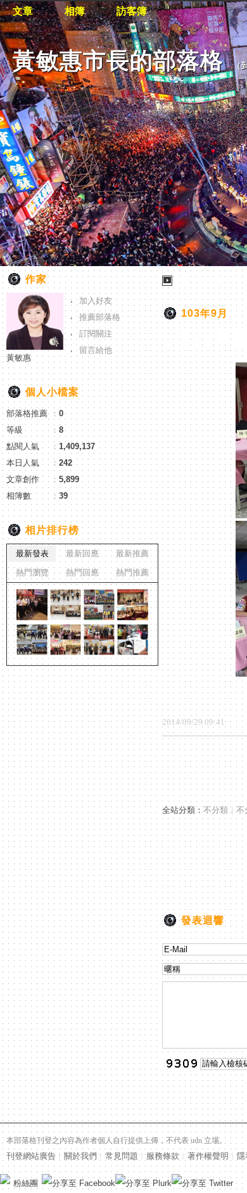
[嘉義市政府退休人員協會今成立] (132, 604)
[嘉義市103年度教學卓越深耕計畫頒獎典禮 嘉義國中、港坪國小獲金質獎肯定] (65, 639)
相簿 (75, 11)
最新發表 (32, 553)
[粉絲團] (5, 1179)
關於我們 (80, 1156)
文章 (23, 11)
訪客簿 (132, 11)
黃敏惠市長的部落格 (118, 60)
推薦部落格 (99, 317)
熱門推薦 (132, 572)
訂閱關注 (95, 333)
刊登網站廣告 (31, 1156)
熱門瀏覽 (32, 572)
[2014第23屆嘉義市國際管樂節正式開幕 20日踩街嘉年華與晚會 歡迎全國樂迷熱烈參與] (32, 639)
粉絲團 (25, 1183)
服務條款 (162, 1156)
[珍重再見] (32, 604)
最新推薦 (132, 553)
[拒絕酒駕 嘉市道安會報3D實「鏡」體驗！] (65, 604)
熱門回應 (82, 572)
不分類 (215, 810)
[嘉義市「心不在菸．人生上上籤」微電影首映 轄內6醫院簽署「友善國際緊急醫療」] (99, 639)
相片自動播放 (199, 280)
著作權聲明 (208, 1156)
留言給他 (95, 350)
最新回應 (82, 553)
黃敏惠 (18, 357)
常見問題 (121, 1156)
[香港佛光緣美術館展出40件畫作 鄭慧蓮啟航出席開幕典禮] (132, 639)
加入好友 (95, 300)
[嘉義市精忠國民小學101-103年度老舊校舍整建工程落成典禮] (99, 604)
